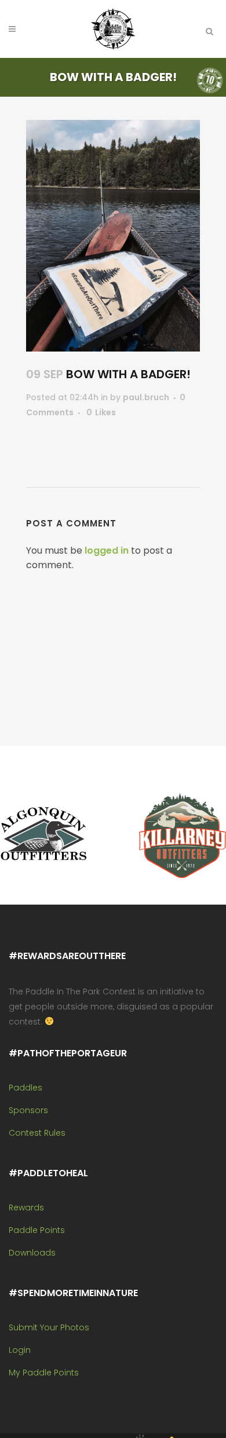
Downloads (32, 1252)
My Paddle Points (44, 1372)
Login (20, 1350)
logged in (107, 550)
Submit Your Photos (49, 1327)
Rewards (26, 1207)
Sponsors (28, 1110)
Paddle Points (37, 1230)
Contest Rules (37, 1133)
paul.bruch (146, 397)
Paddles (25, 1087)
